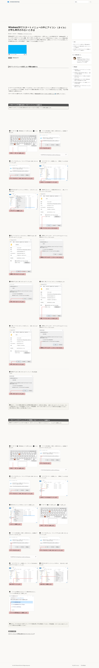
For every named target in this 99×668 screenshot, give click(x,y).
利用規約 (84, 665)
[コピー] (66, 154)
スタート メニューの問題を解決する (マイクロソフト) (20, 634)
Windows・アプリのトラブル (25, 33)
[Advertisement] (41, 13)
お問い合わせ (76, 665)
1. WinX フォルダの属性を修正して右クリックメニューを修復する (82, 47)
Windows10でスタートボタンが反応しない (45, 93)
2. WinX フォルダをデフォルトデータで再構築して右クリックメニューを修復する (82, 50)
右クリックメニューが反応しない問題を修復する (82, 44)
